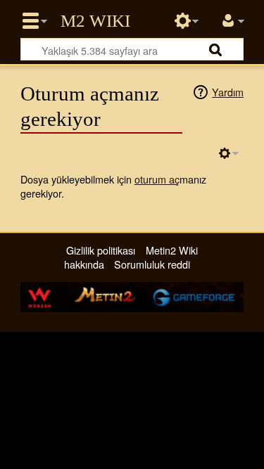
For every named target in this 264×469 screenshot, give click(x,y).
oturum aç (157, 179)
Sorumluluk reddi (152, 264)
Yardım (228, 91)
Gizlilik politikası (100, 250)
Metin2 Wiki (95, 21)
